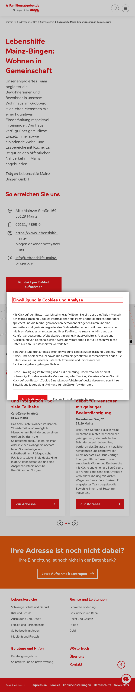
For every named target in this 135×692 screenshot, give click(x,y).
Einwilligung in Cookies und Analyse (48, 299)
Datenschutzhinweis (61, 360)
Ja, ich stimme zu (32, 399)
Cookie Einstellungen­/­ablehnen (73, 399)
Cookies (25, 360)
